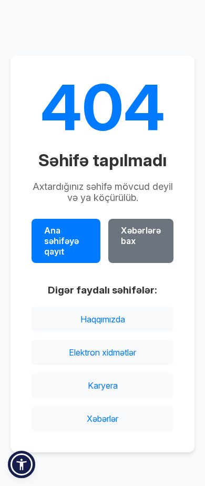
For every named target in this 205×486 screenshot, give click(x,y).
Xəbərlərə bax (141, 235)
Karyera (103, 385)
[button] (22, 464)
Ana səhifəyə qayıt (61, 241)
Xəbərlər (102, 418)
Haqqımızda (102, 319)
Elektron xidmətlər (102, 352)
